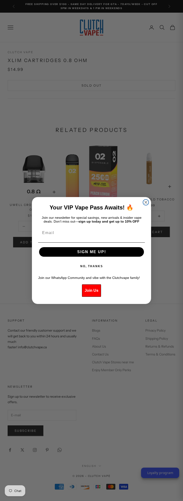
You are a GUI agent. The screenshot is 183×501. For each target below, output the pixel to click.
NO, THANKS (91, 266)
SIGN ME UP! (91, 252)
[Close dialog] (146, 202)
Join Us (91, 290)
